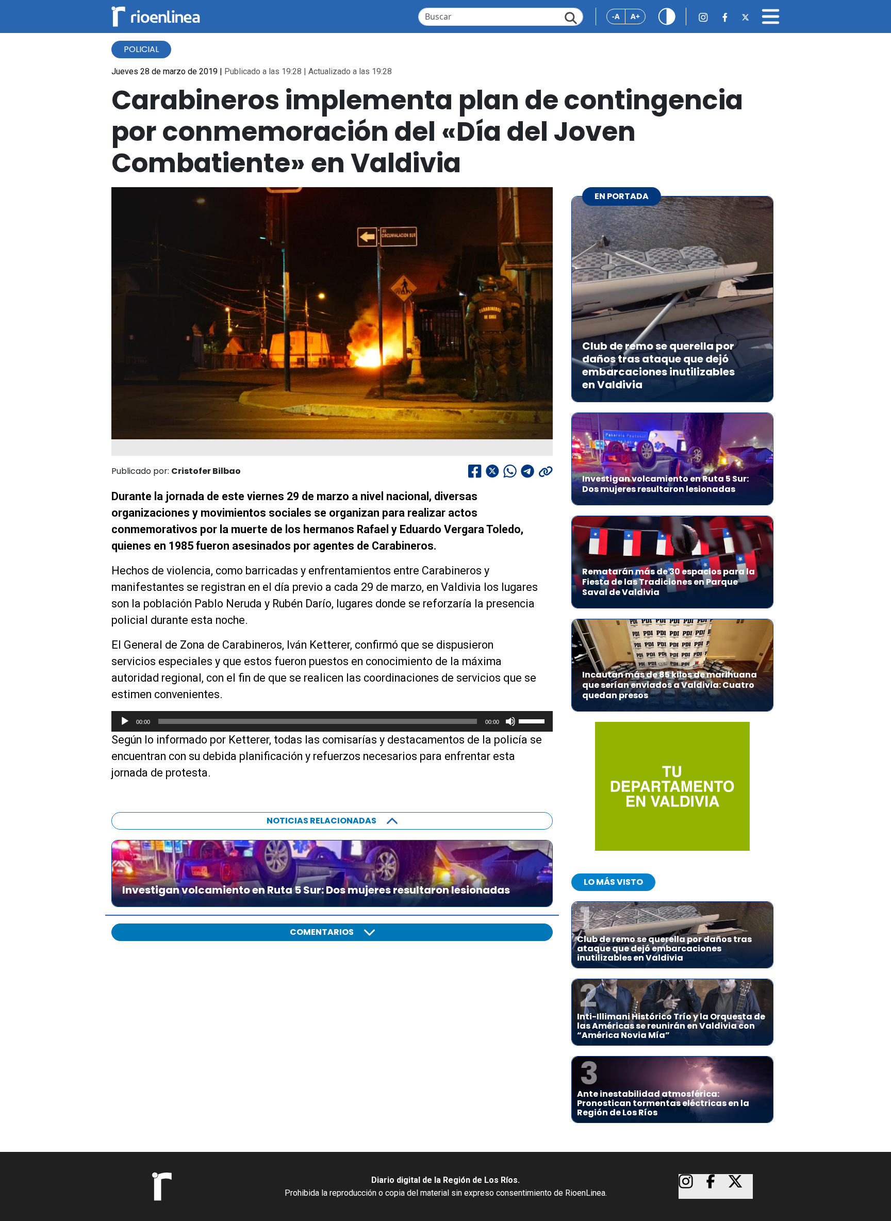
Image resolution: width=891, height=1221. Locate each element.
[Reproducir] (125, 721)
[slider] (533, 720)
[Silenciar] (510, 721)
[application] (332, 721)
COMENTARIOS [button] (322, 932)
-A (616, 16)
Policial (141, 49)
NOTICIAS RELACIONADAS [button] (321, 821)
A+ (635, 16)
